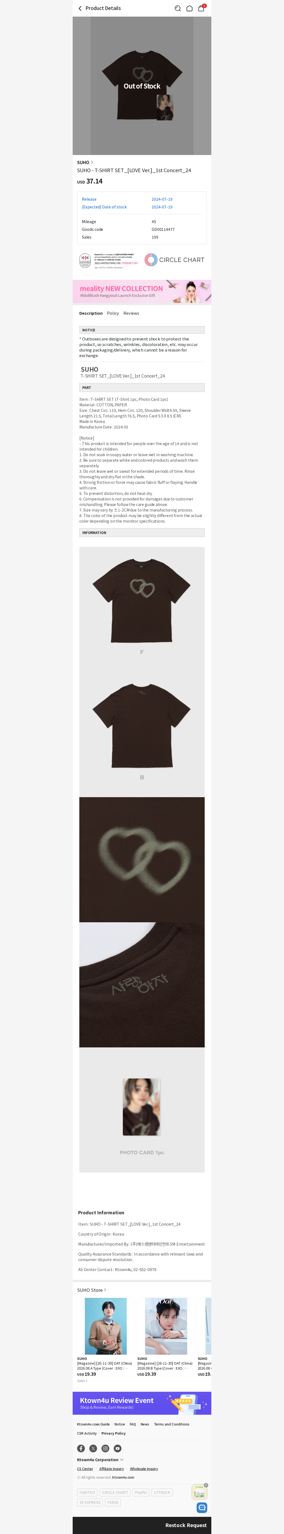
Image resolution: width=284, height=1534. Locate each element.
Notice (120, 1424)
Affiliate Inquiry (111, 1468)
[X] (93, 1448)
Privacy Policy (113, 1433)
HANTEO (87, 1492)
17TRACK (162, 1492)
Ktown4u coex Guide (93, 1424)
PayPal (140, 1492)
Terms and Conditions (171, 1424)
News (145, 1424)
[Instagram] (105, 1448)
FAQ (133, 1424)
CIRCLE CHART (115, 1492)
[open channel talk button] (202, 1507)
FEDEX (112, 1502)
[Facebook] (81, 1448)
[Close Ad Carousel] (206, 1485)
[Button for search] (178, 8)
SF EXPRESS (90, 1502)
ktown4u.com (123, 1477)
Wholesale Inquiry (144, 1468)
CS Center (85, 1468)
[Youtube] (117, 1448)
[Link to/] (189, 8)
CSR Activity (87, 1433)
